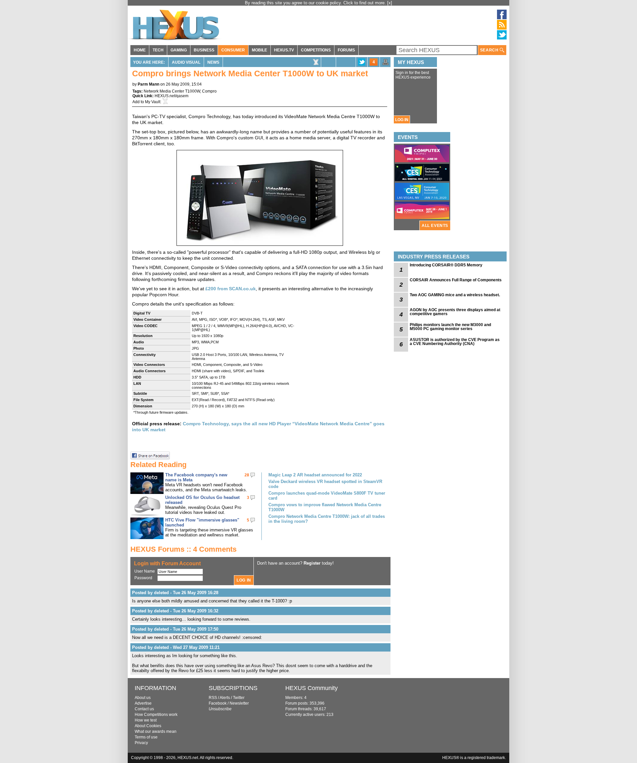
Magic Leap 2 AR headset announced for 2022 (315, 474)
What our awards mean (156, 731)
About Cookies (148, 726)
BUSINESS (204, 50)
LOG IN (401, 119)
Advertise (143, 703)
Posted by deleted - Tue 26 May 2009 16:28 (175, 592)
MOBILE (259, 50)
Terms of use (146, 737)
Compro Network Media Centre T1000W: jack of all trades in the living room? (326, 519)
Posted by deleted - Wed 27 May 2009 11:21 (176, 647)
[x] (389, 2)
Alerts (225, 697)
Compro (209, 91)
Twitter (239, 697)
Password (143, 578)
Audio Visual (186, 62)
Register (312, 563)
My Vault (152, 102)
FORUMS (346, 50)
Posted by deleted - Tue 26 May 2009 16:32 (175, 610)
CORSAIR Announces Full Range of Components (456, 280)
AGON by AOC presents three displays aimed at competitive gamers (455, 312)
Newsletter (239, 703)
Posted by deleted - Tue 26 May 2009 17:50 (175, 629)
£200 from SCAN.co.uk (230, 288)
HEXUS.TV (284, 50)
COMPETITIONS (316, 50)
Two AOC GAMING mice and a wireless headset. (455, 295)
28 (247, 475)
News (213, 62)
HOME (140, 50)
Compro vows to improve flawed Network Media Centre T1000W (324, 507)
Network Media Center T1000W (172, 91)
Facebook (218, 703)
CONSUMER (233, 50)
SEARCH (490, 50)
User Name (144, 571)
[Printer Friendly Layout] (385, 64)
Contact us (144, 709)
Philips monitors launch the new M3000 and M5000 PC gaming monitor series (450, 327)
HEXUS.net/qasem (171, 96)
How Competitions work (156, 714)
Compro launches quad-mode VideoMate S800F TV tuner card (326, 496)
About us (143, 697)
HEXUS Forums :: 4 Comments (183, 549)
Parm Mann (148, 84)
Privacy (141, 742)
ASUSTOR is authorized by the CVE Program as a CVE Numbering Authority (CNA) (455, 342)
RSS (213, 697)
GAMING (179, 50)
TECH (158, 50)
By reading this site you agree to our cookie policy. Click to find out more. (316, 2)
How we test (146, 720)
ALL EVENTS (435, 225)
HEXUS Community (311, 688)
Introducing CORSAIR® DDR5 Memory (446, 265)
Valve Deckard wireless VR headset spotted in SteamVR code (325, 484)
